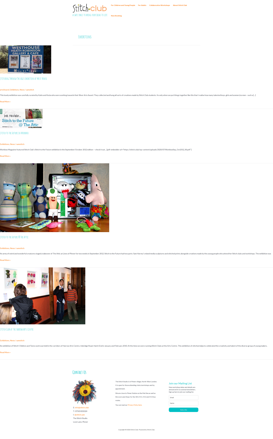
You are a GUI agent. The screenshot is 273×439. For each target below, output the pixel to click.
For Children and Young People (123, 5)
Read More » (5, 101)
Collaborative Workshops (159, 5)
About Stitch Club (180, 5)
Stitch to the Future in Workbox (14, 133)
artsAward (4, 90)
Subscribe (183, 410)
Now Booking (116, 16)
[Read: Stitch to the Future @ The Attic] (54, 197)
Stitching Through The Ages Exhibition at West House (23, 78)
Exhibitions (14, 90)
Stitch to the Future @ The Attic (14, 237)
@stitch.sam (80, 414)
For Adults (142, 5)
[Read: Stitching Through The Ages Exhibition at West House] (25, 59)
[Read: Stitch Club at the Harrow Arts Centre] (42, 295)
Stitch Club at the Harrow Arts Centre (16, 329)
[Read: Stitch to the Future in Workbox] (21, 118)
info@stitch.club (82, 407)
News (22, 90)
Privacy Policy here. (135, 405)
